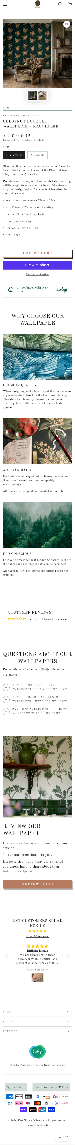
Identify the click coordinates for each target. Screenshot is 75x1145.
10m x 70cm (14, 155)
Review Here (37, 884)
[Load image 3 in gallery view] (42, 95)
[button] (60, 4)
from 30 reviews (37, 936)
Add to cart (37, 253)
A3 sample (37, 155)
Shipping (20, 140)
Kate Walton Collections (21, 116)
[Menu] (5, 4)
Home (6, 108)
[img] (37, 931)
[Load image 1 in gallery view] (32, 95)
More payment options (37, 274)
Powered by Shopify (37, 1125)
